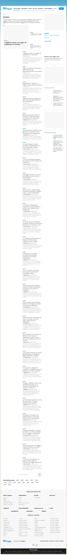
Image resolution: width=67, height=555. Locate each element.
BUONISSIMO (55, 551)
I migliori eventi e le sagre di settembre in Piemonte (32, 54)
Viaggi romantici (38, 530)
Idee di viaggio (17, 8)
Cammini (5, 497)
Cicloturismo (6, 523)
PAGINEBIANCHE (33, 551)
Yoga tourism (23, 10)
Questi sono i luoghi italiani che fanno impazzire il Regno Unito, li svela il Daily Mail (32, 191)
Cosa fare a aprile (54, 518)
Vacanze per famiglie (8, 502)
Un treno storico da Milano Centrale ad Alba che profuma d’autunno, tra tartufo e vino (32, 223)
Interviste (46, 37)
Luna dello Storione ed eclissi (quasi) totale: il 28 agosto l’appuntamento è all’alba (32, 354)
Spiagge (36, 522)
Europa (20, 497)
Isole (4, 535)
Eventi (45, 35)
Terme (36, 523)
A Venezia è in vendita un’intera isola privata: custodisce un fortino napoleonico (30, 256)
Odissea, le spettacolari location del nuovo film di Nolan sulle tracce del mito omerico (58, 98)
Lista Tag (5, 518)
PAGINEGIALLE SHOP (22, 551)
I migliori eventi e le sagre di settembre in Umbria (15, 43)
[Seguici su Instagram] (33, 545)
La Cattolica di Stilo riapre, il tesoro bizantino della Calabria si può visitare (32, 240)
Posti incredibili (48, 8)
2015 (32, 482)
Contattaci (51, 541)
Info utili (35, 8)
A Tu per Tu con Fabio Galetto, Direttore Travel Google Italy (58, 104)
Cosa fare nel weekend (8, 528)
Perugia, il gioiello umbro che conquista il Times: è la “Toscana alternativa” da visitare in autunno (32, 385)
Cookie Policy (17, 552)
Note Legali (9, 552)
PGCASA (27, 551)
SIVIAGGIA (45, 551)
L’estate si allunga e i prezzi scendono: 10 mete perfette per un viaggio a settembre (32, 432)
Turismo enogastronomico (40, 527)
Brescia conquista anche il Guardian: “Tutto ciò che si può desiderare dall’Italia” (31, 116)
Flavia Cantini (27, 448)
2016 (28, 482)
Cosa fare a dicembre (55, 532)
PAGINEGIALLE (14, 551)
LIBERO (6, 551)
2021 (5, 482)
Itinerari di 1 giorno (23, 522)
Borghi (4, 499)
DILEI (42, 551)
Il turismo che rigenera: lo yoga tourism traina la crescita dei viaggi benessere (32, 460)
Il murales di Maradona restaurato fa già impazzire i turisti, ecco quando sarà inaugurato (32, 207)
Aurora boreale (6, 522)
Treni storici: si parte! (42, 10)
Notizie (30, 8)
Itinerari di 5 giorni (23, 525)
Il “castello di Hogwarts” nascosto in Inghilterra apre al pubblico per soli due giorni (32, 369)
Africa (20, 501)
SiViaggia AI (41, 8)
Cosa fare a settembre (55, 527)
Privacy (13, 552)
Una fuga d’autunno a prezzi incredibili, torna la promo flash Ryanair (32, 176)
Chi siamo (4, 552)
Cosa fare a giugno (54, 522)
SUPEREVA (60, 551)
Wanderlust (56, 35)
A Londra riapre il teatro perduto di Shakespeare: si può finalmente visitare (31, 145)
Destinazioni (24, 8)
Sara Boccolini (27, 148)
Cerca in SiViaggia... (20, 541)
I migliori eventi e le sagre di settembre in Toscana (36, 34)
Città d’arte (6, 525)
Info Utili (52, 495)
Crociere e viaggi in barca (9, 530)
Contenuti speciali (44, 541)
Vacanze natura (6, 501)
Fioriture (5, 534)
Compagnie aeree (7, 527)
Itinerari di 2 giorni (23, 523)
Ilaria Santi (26, 342)
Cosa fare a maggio (54, 520)
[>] (40, 474)
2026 (17, 480)
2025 (22, 480)
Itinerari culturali (23, 520)
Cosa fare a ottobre (54, 528)
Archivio (62, 541)
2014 (37, 482)
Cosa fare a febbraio (39, 534)
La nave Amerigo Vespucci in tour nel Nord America (58, 91)
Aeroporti (5, 520)
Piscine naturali (51, 10)
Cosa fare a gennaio (39, 532)
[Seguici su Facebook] (30, 545)
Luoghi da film (38, 508)
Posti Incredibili (23, 508)
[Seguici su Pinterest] (37, 545)
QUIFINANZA (50, 551)
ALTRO (54, 8)
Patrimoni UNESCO (23, 535)
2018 (19, 482)
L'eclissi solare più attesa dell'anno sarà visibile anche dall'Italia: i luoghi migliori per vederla (58, 143)
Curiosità (50, 35)
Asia (20, 499)
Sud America (21, 504)
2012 (9, 484)
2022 (36, 480)
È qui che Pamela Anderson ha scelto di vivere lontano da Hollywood (32, 161)
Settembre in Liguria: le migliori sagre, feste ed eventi (32, 84)
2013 (5, 484)
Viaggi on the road (39, 528)
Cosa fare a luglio (54, 523)
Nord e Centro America (24, 502)
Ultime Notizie (37, 497)
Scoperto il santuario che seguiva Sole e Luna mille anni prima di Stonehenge (31, 416)
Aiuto (29, 552)
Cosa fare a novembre (55, 530)
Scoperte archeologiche (40, 520)
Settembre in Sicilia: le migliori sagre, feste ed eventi (35, 46)
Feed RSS (57, 541)
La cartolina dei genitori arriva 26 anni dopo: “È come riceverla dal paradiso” (32, 401)
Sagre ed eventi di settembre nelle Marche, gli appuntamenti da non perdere (32, 69)
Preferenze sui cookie (23, 552)
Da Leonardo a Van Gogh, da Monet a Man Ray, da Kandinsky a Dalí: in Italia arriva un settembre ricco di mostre (32, 337)
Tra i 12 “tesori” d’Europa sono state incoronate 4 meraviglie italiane (31, 272)
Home (4, 14)
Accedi (61, 8)
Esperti (44, 511)
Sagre (36, 518)
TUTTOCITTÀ (38, 551)
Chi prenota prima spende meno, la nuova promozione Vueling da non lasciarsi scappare (31, 288)
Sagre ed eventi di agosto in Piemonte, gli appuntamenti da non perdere (32, 100)
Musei (20, 530)
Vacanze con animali (8, 504)
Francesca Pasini (27, 435)
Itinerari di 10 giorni (23, 527)
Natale (20, 534)
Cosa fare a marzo (39, 535)
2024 (27, 480)
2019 (14, 482)
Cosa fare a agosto (54, 525)
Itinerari (21, 518)
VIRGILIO (10, 551)
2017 (23, 482)
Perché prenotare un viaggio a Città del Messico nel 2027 (32, 446)
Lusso (51, 508)
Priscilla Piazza (27, 307)
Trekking (36, 525)
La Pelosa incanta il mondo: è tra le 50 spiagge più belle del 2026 (58, 137)
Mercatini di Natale (23, 532)
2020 (9, 482)
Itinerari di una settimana (25, 528)
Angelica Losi (27, 119)
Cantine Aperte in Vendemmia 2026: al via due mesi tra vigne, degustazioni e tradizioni (32, 320)
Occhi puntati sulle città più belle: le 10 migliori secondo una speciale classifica (32, 304)
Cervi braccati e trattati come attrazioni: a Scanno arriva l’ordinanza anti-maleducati (32, 131)
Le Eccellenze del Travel (32, 10)
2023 (31, 480)
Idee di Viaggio (7, 495)
